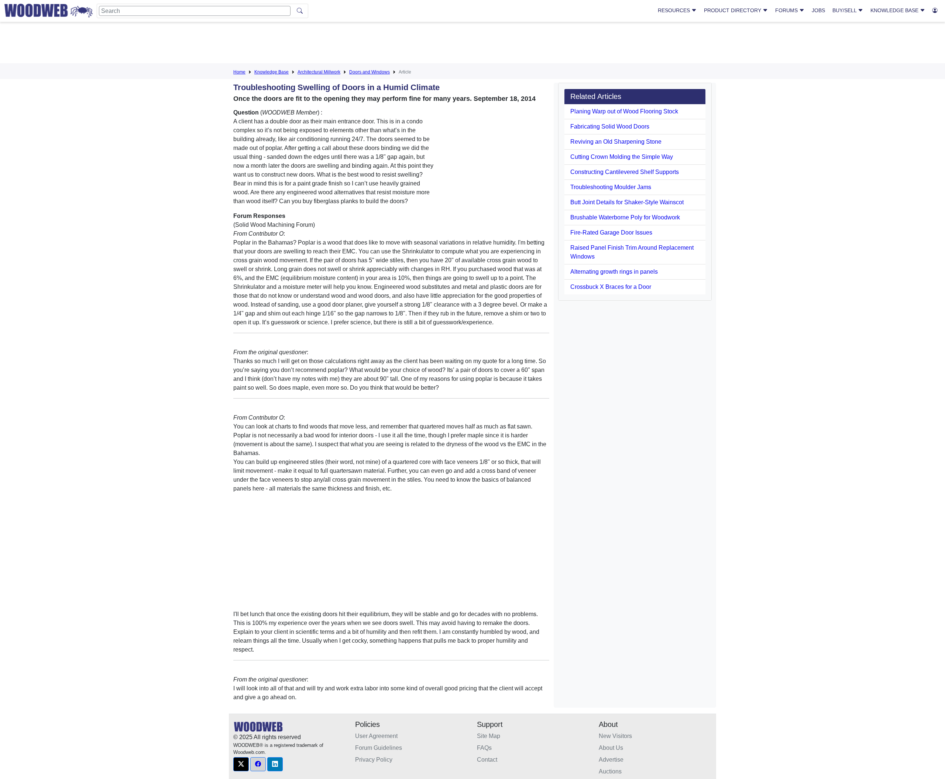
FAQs (484, 748)
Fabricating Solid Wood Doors (609, 126)
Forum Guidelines (378, 748)
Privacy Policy (373, 759)
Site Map (488, 736)
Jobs (818, 10)
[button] (241, 764)
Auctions (610, 771)
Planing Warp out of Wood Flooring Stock (624, 111)
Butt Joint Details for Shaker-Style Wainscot (627, 202)
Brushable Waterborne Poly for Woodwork (625, 217)
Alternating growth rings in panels (614, 272)
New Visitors (615, 736)
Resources (674, 10)
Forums (787, 10)
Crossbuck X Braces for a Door (610, 287)
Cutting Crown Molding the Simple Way (621, 157)
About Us (611, 748)
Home (239, 72)
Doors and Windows (369, 72)
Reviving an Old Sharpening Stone (616, 142)
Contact (487, 759)
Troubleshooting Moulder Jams (610, 187)
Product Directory (733, 10)
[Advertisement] (472, 44)
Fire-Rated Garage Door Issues (611, 232)
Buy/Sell (845, 10)
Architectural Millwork (319, 72)
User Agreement (376, 736)
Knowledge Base (895, 10)
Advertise (611, 759)
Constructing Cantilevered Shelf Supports (624, 172)
